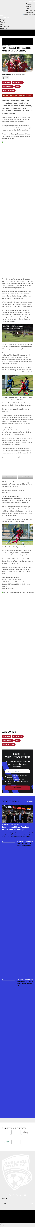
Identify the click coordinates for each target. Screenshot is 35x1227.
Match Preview (17, 82)
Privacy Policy (19, 775)
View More (30, 801)
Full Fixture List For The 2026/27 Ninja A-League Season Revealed (24, 845)
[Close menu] (31, 1217)
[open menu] (1, 15)
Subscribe (17, 787)
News (9, 45)
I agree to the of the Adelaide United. (17, 776)
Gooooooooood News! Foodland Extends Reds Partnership (15, 828)
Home (4, 45)
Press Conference (8, 90)
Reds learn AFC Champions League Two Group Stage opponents (25, 983)
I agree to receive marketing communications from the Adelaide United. (17, 781)
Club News (6, 82)
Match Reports (7, 86)
